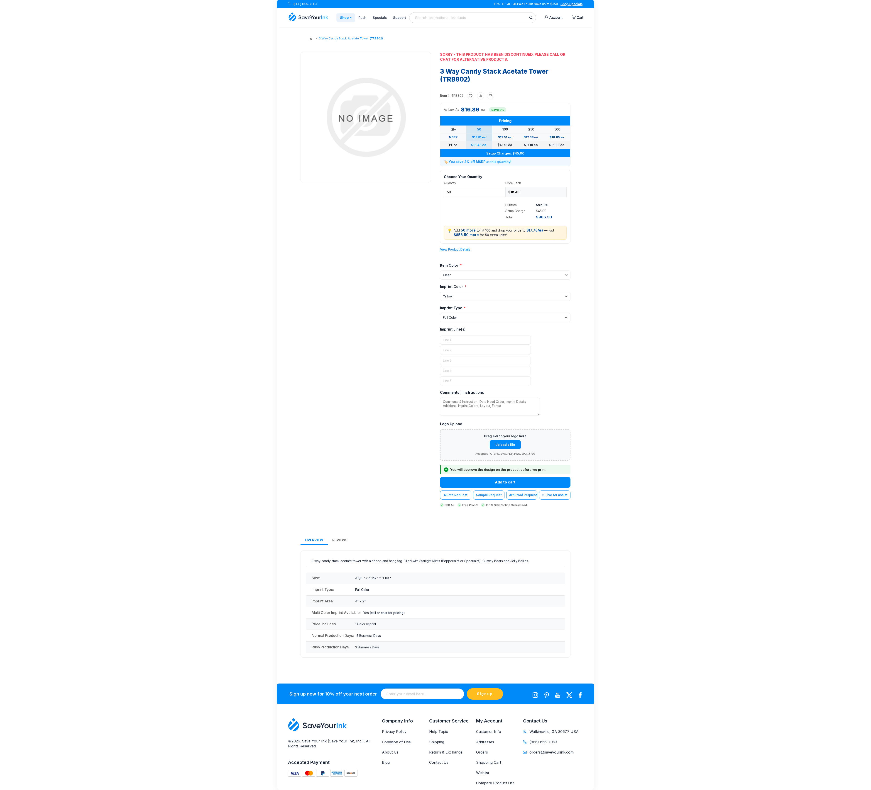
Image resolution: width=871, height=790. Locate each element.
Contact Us (438, 762)
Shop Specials (571, 4)
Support (399, 17)
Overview (314, 540)
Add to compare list (480, 95)
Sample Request (489, 495)
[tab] (314, 540)
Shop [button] (346, 17)
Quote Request (455, 495)
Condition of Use (396, 742)
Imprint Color (452, 286)
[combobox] (472, 17)
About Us (390, 752)
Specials (380, 17)
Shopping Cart (488, 762)
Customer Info (488, 731)
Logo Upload (451, 424)
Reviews (339, 540)
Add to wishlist (470, 95)
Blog (386, 762)
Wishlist (482, 773)
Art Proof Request (523, 495)
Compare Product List (495, 783)
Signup (485, 693)
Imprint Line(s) (453, 329)
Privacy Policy (394, 731)
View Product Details (455, 249)
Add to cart (505, 482)
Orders (482, 752)
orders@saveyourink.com (551, 752)
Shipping (436, 742)
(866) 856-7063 (305, 4)
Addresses (485, 742)
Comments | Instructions (462, 392)
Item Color (449, 265)
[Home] (310, 39)
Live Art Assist (557, 495)
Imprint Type (451, 308)
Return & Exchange (445, 752)
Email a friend (490, 95)
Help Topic (438, 731)
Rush (362, 17)
